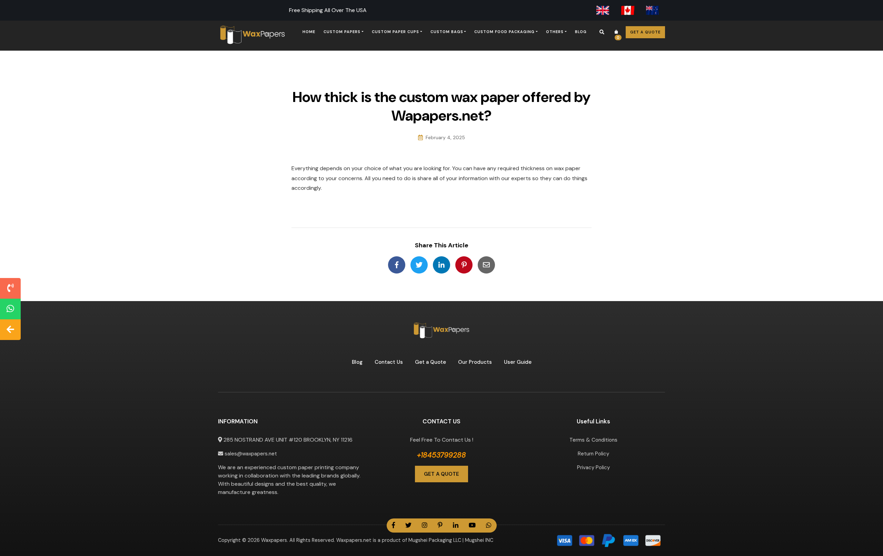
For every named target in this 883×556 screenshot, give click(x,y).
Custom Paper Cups (395, 31)
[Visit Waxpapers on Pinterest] (440, 525)
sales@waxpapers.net (250, 453)
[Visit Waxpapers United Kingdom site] (603, 10)
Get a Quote (645, 32)
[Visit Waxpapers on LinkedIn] (455, 525)
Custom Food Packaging (504, 31)
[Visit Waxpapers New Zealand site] (652, 10)
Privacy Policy (593, 467)
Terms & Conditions (593, 439)
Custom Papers (342, 31)
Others (555, 31)
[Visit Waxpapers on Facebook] (393, 525)
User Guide (518, 362)
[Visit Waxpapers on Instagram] (424, 525)
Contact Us (389, 362)
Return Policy (593, 453)
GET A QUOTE (441, 474)
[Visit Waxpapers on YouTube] (472, 525)
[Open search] (602, 32)
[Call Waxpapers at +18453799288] (10, 288)
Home (308, 31)
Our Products (475, 362)
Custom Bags (446, 31)
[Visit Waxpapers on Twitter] (408, 525)
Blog (581, 31)
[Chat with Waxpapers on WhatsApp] (10, 309)
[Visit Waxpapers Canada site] (627, 10)
